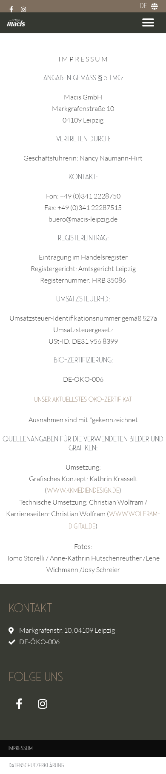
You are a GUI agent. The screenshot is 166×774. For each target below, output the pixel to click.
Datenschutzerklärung (36, 765)
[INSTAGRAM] (23, 9)
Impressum (21, 748)
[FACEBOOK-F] (11, 9)
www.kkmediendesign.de (83, 490)
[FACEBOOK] (19, 703)
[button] (147, 22)
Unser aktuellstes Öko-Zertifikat (83, 399)
